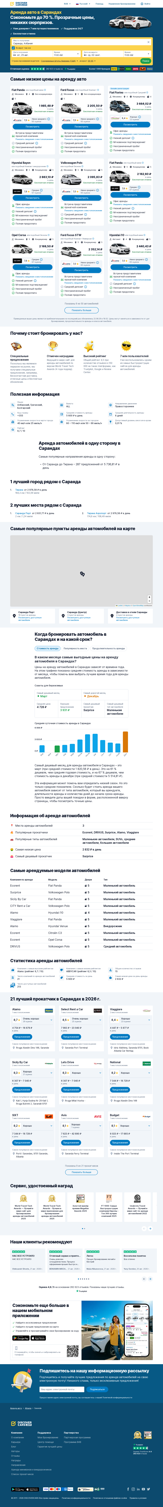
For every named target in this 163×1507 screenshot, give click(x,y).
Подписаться (97, 1389)
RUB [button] (66, 4)
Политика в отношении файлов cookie (110, 1498)
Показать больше (81, 310)
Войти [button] (147, 4)
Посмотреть (32, 126)
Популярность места (75, 648)
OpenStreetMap (138, 605)
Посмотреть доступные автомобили (30, 618)
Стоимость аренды (47, 648)
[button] (83, 575)
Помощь (99, 4)
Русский (83, 4)
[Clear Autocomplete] (148, 42)
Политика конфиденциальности (76, 1498)
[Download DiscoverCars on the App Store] (38, 1338)
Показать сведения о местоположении (34, 139)
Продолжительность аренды (108, 648)
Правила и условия (138, 1498)
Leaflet (120, 605)
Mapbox (128, 605)
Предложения (22, 1037)
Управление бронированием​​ (121, 4)
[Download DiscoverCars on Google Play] (21, 1338)
